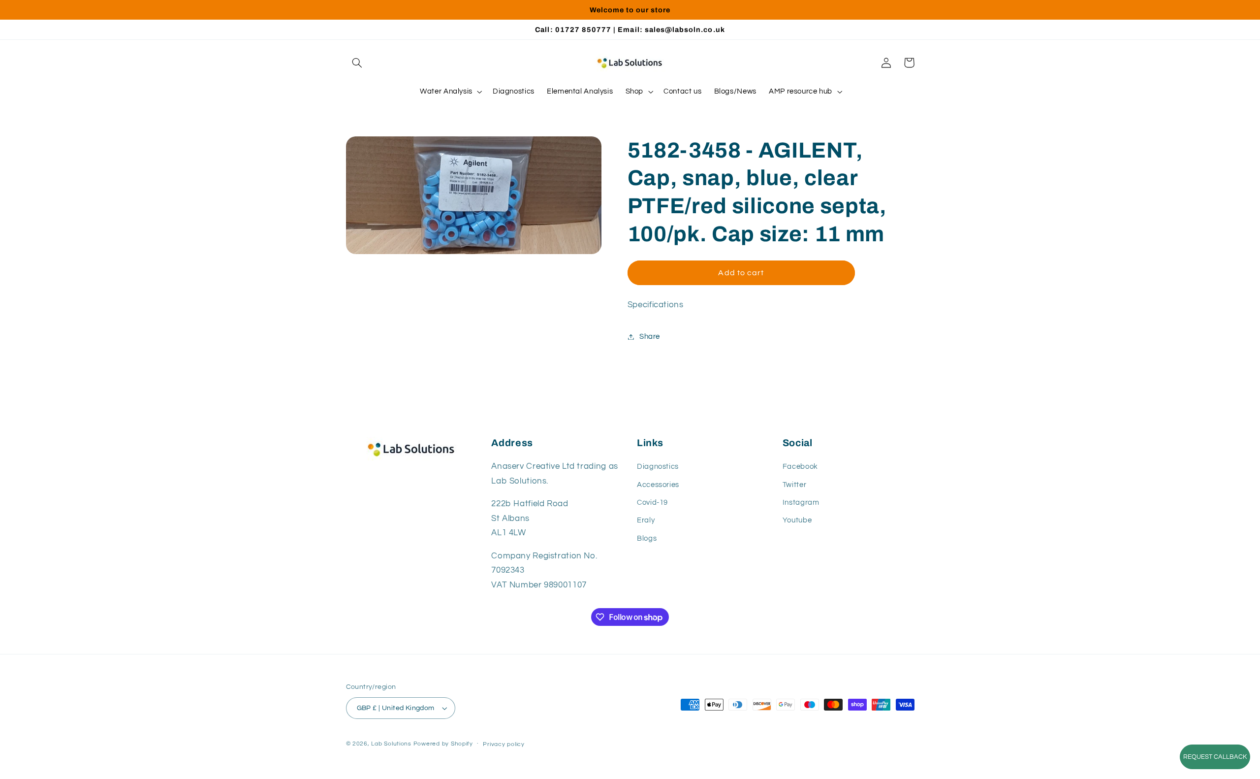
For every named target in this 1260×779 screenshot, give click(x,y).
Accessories (658, 484)
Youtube (797, 520)
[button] (357, 62)
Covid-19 (652, 502)
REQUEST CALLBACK (1215, 756)
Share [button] (649, 336)
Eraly (646, 520)
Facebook (800, 466)
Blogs (647, 538)
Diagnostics (658, 466)
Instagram (801, 502)
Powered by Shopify (443, 744)
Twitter (794, 484)
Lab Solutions (391, 744)
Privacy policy (503, 744)
